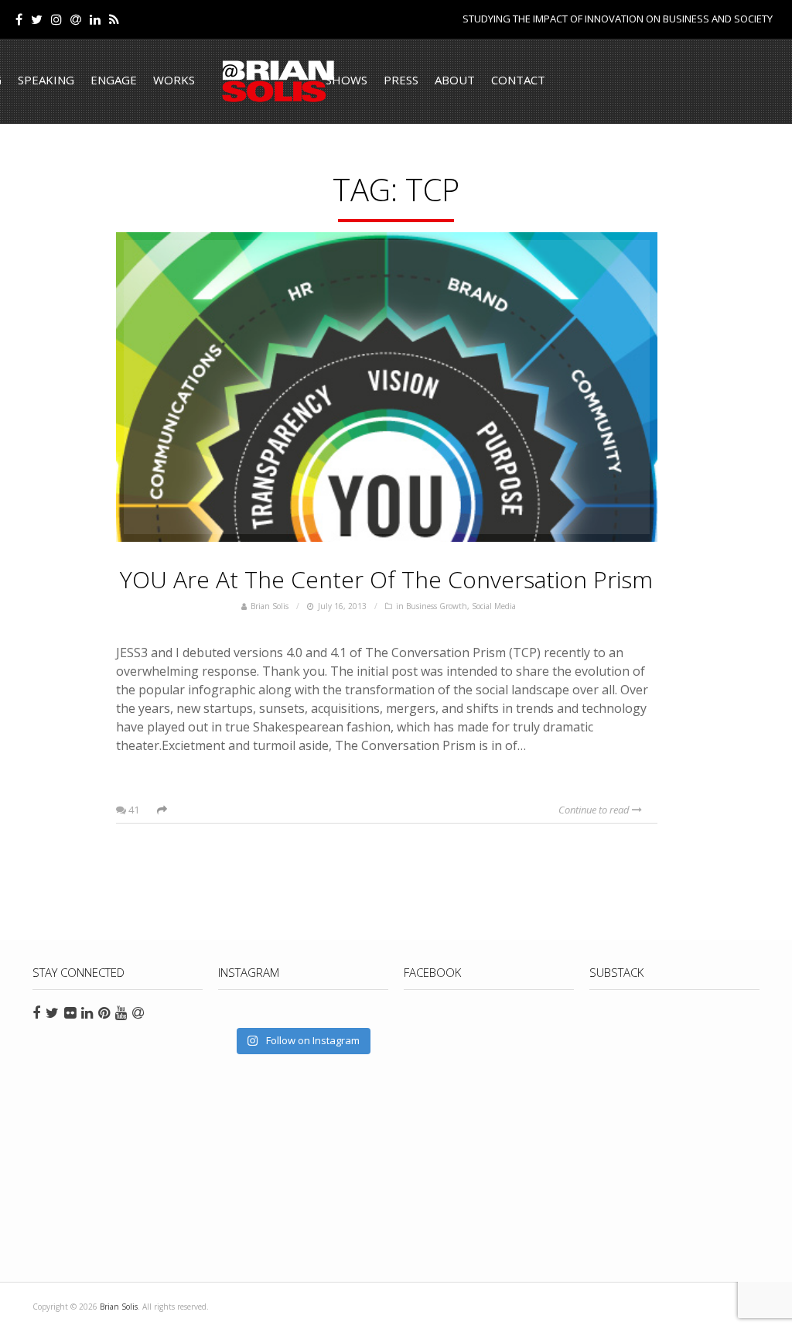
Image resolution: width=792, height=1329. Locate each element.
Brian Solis (278, 81)
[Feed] (114, 19)
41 (132, 810)
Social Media (494, 606)
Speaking (46, 79)
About (455, 79)
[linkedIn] (95, 19)
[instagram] (56, 19)
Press (401, 79)
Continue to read (595, 810)
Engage (113, 79)
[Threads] (75, 19)
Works (174, 79)
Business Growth (436, 606)
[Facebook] (18, 19)
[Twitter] (37, 19)
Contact (518, 79)
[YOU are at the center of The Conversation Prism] (387, 387)
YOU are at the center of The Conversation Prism (386, 579)
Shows (346, 79)
